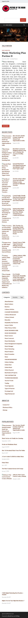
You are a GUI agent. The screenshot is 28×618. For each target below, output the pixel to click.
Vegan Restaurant (10, 393)
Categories (7, 297)
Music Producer (9, 351)
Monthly (15, 297)
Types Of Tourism (9, 388)
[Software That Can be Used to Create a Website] (7, 475)
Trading (7, 383)
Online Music (8, 367)
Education (7, 320)
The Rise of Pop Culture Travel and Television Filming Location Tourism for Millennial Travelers (19, 182)
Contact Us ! (6, 404)
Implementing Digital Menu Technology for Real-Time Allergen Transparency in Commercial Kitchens (18, 212)
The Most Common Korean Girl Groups (12, 468)
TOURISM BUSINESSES (11, 378)
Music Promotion (9, 354)
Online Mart (8, 364)
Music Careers (9, 335)
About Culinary (9, 304)
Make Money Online (10, 328)
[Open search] (24, 25)
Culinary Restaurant (10, 314)
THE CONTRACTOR (10, 375)
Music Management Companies (13, 343)
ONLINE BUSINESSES (11, 359)
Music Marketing (6, 50)
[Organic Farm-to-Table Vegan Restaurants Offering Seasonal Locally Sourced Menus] (7, 242)
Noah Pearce (15, 58)
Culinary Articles (9, 309)
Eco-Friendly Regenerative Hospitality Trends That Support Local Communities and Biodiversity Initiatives (19, 277)
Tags (21, 297)
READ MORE (5, 126)
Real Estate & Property (11, 372)
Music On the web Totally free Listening (12, 438)
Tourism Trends (9, 380)
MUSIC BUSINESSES (10, 333)
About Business (9, 301)
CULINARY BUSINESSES (11, 312)
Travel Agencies (9, 386)
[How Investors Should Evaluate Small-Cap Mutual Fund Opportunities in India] (7, 136)
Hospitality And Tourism (11, 322)
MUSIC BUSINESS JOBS (11, 330)
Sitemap (5, 410)
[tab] (6, 297)
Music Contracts (9, 338)
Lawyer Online (9, 325)
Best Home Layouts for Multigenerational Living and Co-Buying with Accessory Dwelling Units (19, 152)
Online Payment (9, 370)
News (6, 357)
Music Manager (9, 346)
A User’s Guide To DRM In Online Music (13, 456)
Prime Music (5, 462)
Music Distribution (10, 341)
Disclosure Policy (7, 407)
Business (7, 306)
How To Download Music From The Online (13, 450)
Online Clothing (9, 362)
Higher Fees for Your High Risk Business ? (13, 600)
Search (23, 20)
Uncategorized (9, 391)
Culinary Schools (9, 317)
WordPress (10, 616)
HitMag (17, 616)
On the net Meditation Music (9, 444)
